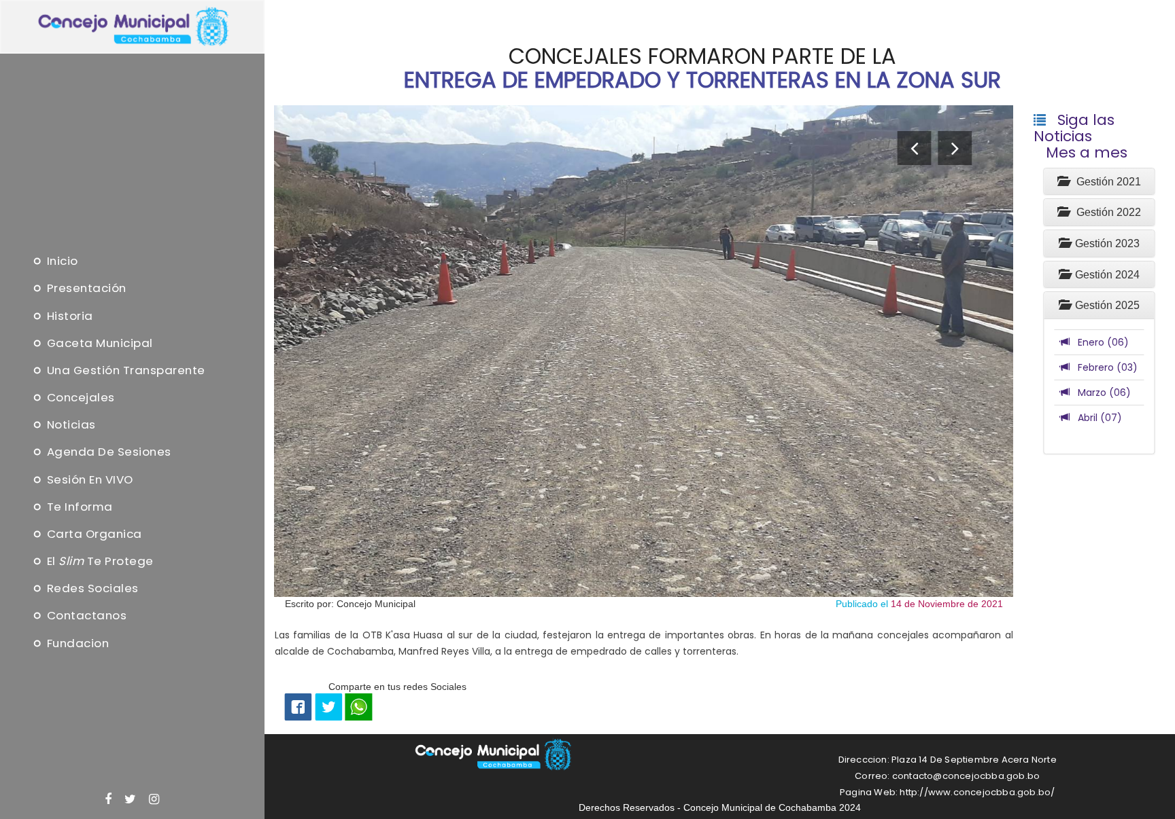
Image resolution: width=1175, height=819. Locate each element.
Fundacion (76, 643)
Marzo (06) (1100, 392)
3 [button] (644, 637)
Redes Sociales (91, 589)
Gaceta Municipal (98, 343)
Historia (68, 316)
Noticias (70, 425)
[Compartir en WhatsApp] (358, 706)
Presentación (85, 288)
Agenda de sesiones (107, 452)
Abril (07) (1096, 417)
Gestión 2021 (1104, 181)
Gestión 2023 (1105, 243)
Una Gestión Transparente (124, 370)
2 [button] (644, 621)
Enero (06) (1099, 342)
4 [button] (644, 654)
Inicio (61, 261)
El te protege (99, 561)
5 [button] (644, 670)
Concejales (79, 398)
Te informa (78, 506)
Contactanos (85, 616)
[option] (644, 351)
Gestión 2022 (1104, 212)
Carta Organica (93, 534)
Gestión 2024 (1105, 274)
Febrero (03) (1104, 367)
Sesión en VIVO (88, 479)
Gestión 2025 (1105, 305)
